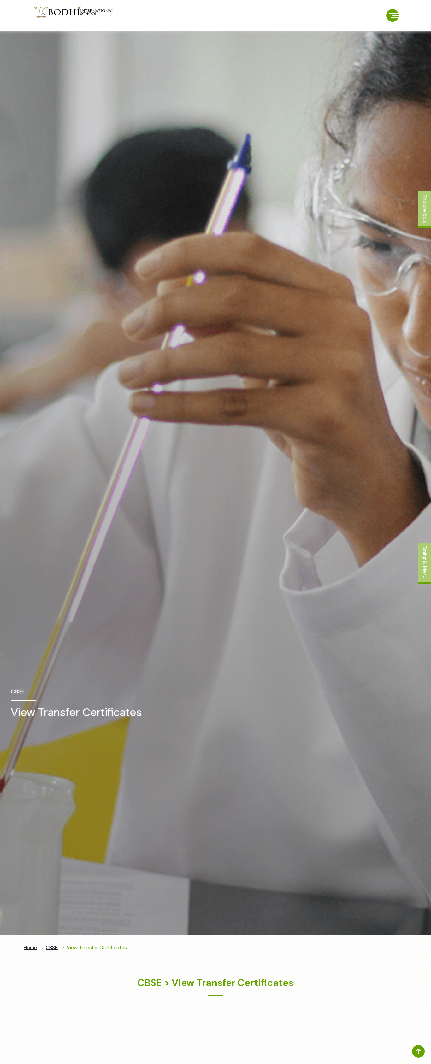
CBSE (52, 947)
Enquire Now (425, 209)
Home (30, 947)
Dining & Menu (425, 562)
